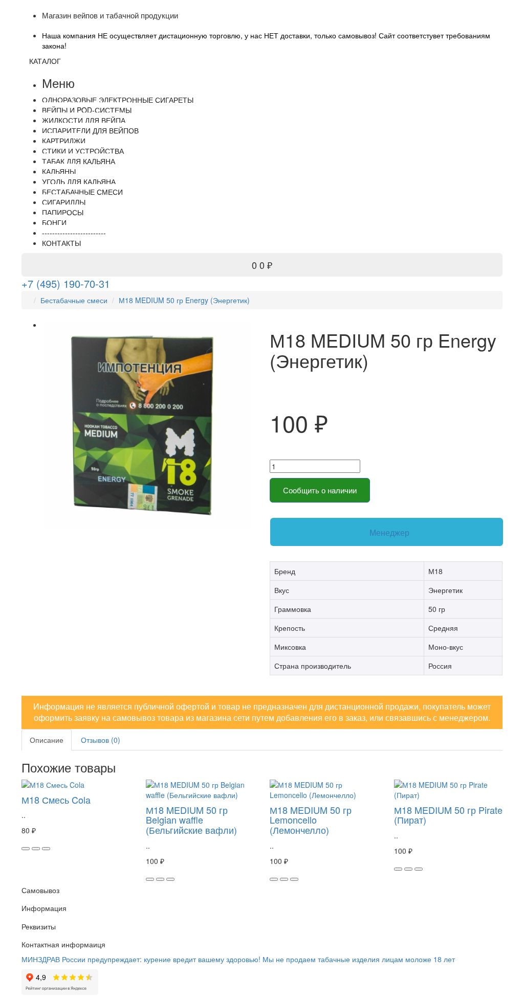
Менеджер (389, 532)
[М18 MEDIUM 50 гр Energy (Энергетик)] (148, 426)
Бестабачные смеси (73, 300)
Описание (46, 740)
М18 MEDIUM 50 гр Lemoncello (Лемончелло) (311, 820)
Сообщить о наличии (320, 490)
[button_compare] (46, 848)
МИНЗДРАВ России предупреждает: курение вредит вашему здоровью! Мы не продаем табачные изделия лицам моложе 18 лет (238, 959)
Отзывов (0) (100, 740)
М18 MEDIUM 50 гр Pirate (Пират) (448, 815)
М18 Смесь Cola (56, 799)
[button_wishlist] (36, 848)
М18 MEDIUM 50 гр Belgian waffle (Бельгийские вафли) (191, 820)
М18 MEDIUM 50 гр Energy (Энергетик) (184, 300)
